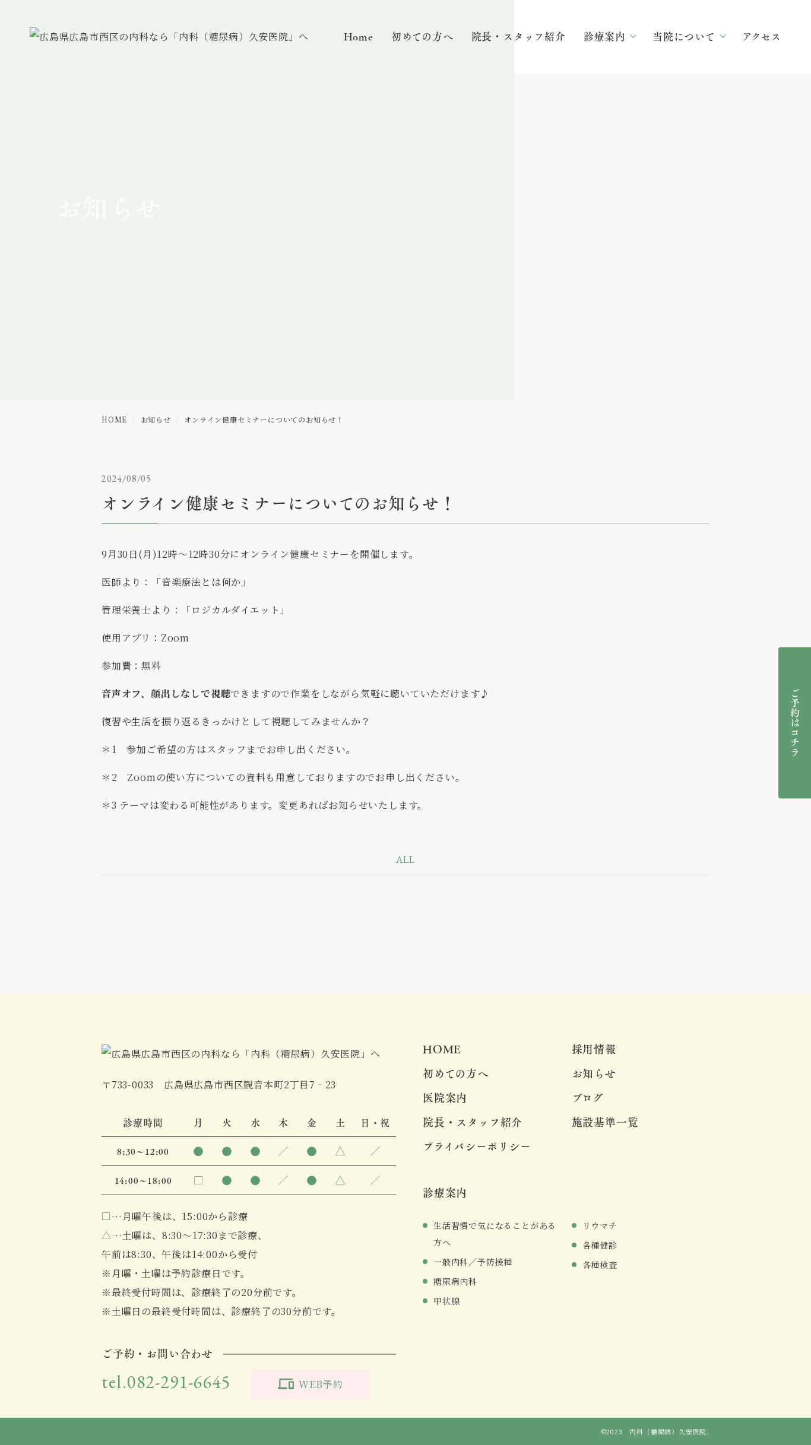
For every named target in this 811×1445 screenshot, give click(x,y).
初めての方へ (422, 37)
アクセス (761, 37)
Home (358, 37)
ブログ (588, 1097)
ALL (405, 859)
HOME (442, 1049)
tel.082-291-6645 (166, 1381)
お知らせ (594, 1073)
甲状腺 (446, 1301)
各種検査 (599, 1265)
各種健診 (599, 1245)
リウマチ (599, 1225)
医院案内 (445, 1097)
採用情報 (594, 1049)
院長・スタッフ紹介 (518, 37)
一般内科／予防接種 (472, 1262)
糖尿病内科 (455, 1281)
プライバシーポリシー (477, 1146)
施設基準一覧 (605, 1122)
